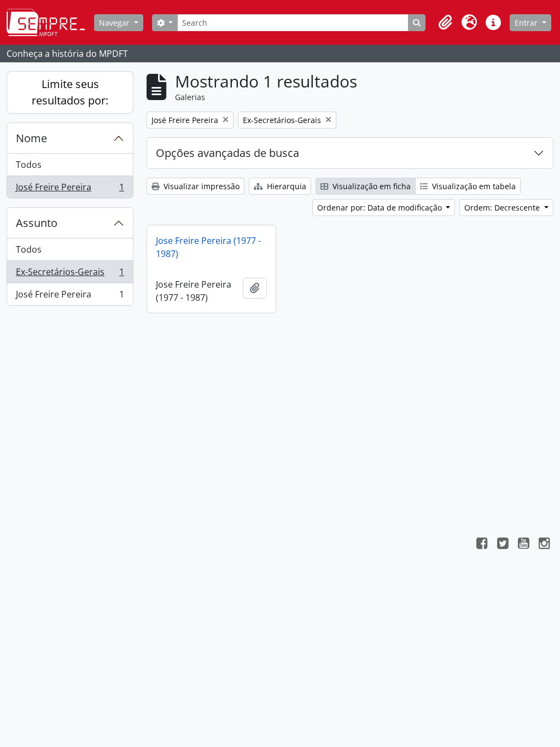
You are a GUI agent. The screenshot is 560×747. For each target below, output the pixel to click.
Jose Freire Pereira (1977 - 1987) (208, 247)
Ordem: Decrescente (503, 207)
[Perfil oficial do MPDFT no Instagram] (544, 545)
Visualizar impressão (200, 186)
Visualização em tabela (473, 186)
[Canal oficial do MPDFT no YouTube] (523, 545)
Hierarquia (285, 186)
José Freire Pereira (69, 189)
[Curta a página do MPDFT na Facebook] (481, 545)
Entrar (527, 22)
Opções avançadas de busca (227, 152)
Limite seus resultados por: (70, 92)
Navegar (115, 22)
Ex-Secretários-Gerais (69, 274)
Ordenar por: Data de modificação (380, 207)
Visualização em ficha (370, 186)
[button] (445, 22)
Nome (31, 138)
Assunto (36, 222)
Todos (29, 165)
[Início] (50, 22)
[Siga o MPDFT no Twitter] (502, 545)
